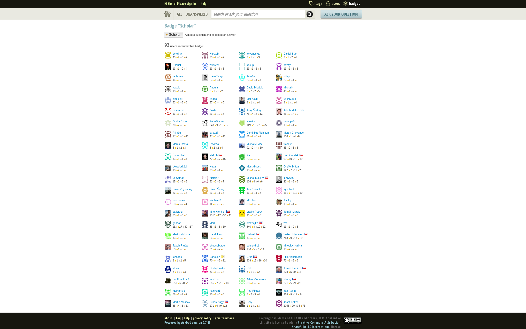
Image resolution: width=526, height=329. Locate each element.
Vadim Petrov (255, 211)
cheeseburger (218, 245)
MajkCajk (252, 98)
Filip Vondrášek (293, 256)
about (168, 318)
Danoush (215, 256)
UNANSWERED (197, 14)
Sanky (287, 200)
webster (214, 64)
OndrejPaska (217, 268)
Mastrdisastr (254, 166)
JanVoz (251, 76)
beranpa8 (289, 121)
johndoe (177, 256)
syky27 (214, 132)
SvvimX (214, 144)
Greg (249, 256)
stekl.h (214, 155)
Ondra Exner (180, 121)
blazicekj (178, 98)
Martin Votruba (181, 234)
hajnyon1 (215, 290)
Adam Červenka (256, 279)
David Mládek (255, 87)
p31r (249, 268)
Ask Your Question (341, 14)
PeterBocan (217, 121)
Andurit (214, 87)
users (336, 3)
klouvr (176, 268)
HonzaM (214, 53)
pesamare (178, 110)
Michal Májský (255, 177)
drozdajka (252, 223)
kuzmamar (179, 200)
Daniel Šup (290, 53)
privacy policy (202, 318)
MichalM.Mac (255, 144)
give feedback (224, 318)
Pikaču (177, 132)
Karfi (249, 155)
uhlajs (287, 76)
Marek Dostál (180, 144)
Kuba (213, 166)
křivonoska (253, 53)
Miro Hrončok (217, 211)
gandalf (177, 223)
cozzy (287, 64)
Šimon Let (179, 155)
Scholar (173, 35)
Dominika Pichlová (258, 132)
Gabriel (251, 234)
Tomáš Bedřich (292, 268)
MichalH (288, 87)
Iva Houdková (181, 279)
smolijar (177, 53)
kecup (250, 64)
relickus (214, 279)
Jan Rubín (290, 290)
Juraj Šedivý (254, 110)
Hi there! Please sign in (180, 3)
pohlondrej (253, 245)
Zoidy (213, 110)
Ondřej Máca (291, 166)
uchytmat (178, 177)
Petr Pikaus (254, 290)
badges (354, 3)
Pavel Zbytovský (183, 189)
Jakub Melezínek (294, 110)
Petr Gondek (291, 155)
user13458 (290, 98)
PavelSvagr (216, 76)
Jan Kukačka (254, 189)
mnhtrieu (178, 76)
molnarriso (179, 290)
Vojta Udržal (180, 166)
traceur (288, 144)
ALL (179, 14)
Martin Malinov (181, 302)
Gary (249, 302)
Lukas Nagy (217, 302)
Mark (213, 223)
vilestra (251, 121)
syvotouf (289, 189)
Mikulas (251, 200)
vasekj (176, 87)
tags (318, 3)
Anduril (177, 64)
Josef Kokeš (291, 302)
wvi (285, 223)
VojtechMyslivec (293, 234)
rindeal (213, 98)
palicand (177, 211)
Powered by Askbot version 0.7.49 (187, 322)
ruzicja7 (214, 177)
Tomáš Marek (292, 211)
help (203, 3)
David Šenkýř (218, 189)
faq (178, 318)
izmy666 (289, 177)
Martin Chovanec (294, 132)
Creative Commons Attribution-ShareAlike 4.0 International (316, 324)
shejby (287, 279)
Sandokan (215, 234)
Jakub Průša (180, 245)
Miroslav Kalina (293, 245)
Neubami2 (215, 200)
